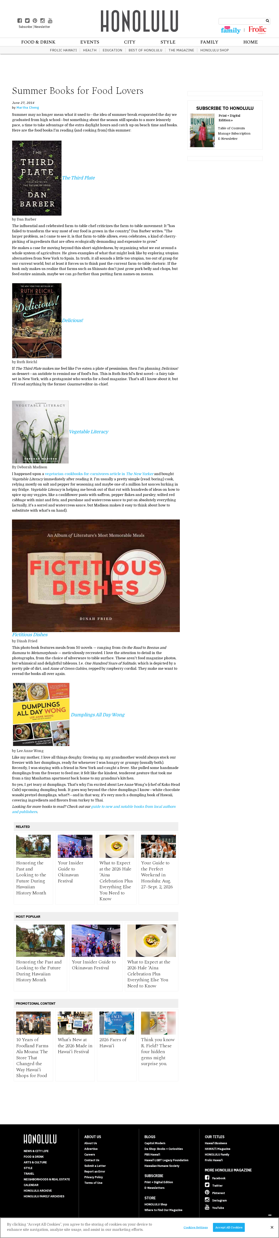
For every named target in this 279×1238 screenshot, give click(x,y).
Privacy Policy (93, 1177)
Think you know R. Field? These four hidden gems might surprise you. (157, 1051)
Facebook (218, 1178)
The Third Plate (78, 177)
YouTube (218, 1208)
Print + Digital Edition (159, 1182)
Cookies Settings (196, 1227)
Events (89, 42)
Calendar (31, 1185)
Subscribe (25, 27)
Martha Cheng (28, 108)
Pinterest (218, 1193)
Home (250, 42)
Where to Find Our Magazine (163, 1210)
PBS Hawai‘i (152, 1154)
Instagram (219, 1200)
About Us (90, 1143)
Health (89, 50)
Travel (29, 1174)
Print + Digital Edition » (229, 118)
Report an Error (94, 1171)
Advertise (91, 1149)
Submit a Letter (95, 1166)
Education (112, 50)
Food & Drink (38, 42)
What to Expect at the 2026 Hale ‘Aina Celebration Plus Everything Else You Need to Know (116, 880)
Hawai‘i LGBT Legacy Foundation (166, 1160)
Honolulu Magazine (139, 21)
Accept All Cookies (228, 1227)
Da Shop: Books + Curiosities (164, 1149)
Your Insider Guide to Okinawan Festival (70, 872)
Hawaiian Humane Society (162, 1166)
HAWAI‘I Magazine (217, 1149)
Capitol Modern (155, 1143)
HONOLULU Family (217, 1154)
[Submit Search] (267, 21)
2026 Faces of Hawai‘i (112, 1042)
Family (209, 42)
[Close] (272, 1227)
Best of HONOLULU (145, 50)
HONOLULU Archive (38, 1190)
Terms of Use (93, 1183)
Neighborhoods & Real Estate (47, 1179)
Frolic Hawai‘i (63, 50)
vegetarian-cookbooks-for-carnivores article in (99, 474)
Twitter (217, 1185)
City (130, 42)
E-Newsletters (155, 1188)
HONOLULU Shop (214, 50)
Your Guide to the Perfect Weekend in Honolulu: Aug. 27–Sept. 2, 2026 (157, 875)
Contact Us (91, 1160)
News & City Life (36, 1151)
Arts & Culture (35, 1162)
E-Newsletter (228, 138)
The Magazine (181, 50)
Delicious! (72, 320)
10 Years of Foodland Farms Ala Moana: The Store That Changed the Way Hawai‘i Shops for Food (32, 1057)
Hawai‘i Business (216, 1143)
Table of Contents (231, 128)
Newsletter (42, 27)
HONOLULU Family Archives (44, 1196)
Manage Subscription (234, 133)
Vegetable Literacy (88, 431)
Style (167, 42)
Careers (89, 1154)
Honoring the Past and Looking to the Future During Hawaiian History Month (31, 878)
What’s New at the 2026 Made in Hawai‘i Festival (75, 1045)
